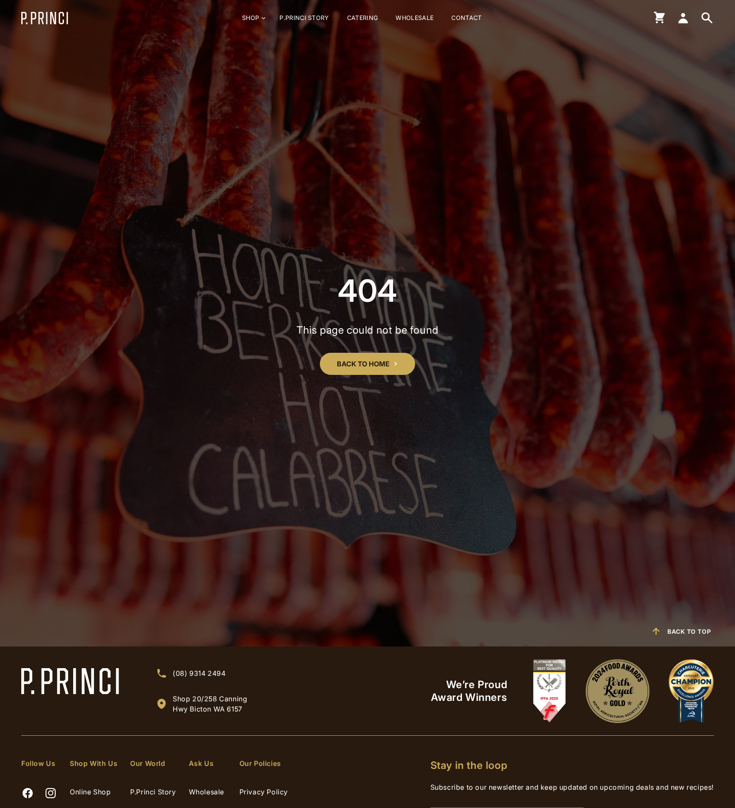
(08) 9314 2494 (199, 673)
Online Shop (90, 792)
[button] (252, 18)
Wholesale (206, 792)
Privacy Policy (263, 792)
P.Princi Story (153, 792)
